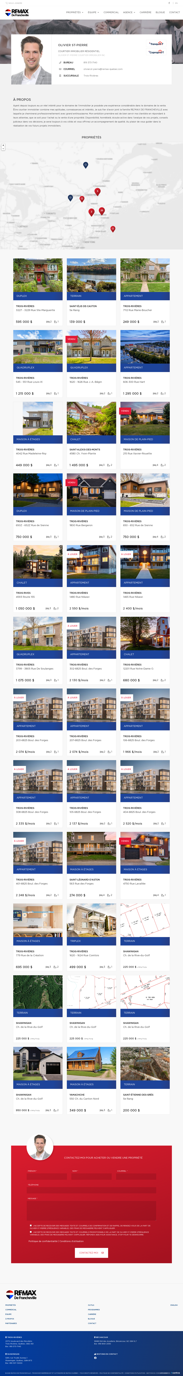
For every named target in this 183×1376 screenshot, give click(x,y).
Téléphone (33, 1185)
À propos (9, 1319)
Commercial (111, 12)
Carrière (145, 12)
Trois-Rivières (91, 76)
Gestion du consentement (157, 1373)
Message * (33, 1199)
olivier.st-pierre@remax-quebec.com (103, 69)
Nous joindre (15, 3)
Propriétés (73, 12)
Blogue (160, 12)
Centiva (175, 1373)
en (176, 3)
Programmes (94, 1310)
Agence (127, 12)
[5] (97, 196)
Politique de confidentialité (43, 1241)
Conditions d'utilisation (71, 1241)
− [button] (3, 148)
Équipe (92, 12)
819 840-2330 (104, 1344)
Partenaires (11, 1323)
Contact (174, 12)
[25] (102, 215)
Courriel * (122, 1171)
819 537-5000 (16, 1363)
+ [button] (3, 145)
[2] (91, 216)
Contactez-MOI (89, 1253)
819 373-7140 (90, 63)
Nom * (75, 1171)
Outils (91, 1305)
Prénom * (32, 1171)
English (174, 1305)
